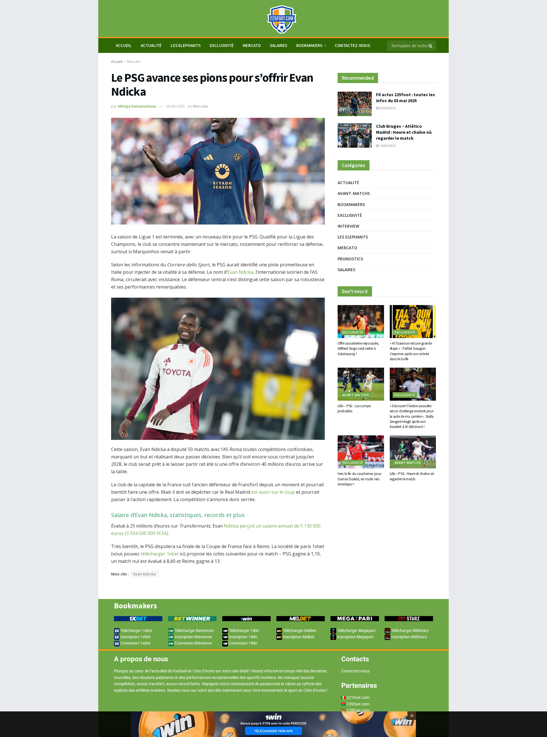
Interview (348, 226)
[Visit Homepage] (273, 19)
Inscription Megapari (354, 637)
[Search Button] (431, 45)
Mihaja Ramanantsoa (137, 106)
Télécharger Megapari (355, 630)
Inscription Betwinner (193, 637)
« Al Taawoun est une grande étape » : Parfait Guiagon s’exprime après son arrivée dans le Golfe (411, 351)
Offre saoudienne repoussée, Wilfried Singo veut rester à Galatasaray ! (358, 348)
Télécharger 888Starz (409, 630)
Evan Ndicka (240, 272)
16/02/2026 (387, 145)
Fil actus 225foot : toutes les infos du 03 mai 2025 (405, 97)
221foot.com (358, 697)
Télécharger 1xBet (136, 630)
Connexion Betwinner (193, 643)
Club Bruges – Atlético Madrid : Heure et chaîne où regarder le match (404, 132)
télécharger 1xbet (160, 554)
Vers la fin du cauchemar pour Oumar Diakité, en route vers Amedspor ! (359, 478)
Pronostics (350, 259)
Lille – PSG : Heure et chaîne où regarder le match (412, 476)
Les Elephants (186, 45)
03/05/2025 (387, 108)
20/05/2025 (175, 106)
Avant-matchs (354, 193)
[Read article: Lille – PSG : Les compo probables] (361, 384)
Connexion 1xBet (135, 643)
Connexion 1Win (242, 643)
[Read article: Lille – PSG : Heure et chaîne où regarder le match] (413, 451)
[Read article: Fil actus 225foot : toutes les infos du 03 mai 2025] (355, 104)
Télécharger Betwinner (194, 630)
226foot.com (358, 704)
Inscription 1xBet (135, 637)
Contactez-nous (352, 45)
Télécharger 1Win (243, 630)
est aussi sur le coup (272, 492)
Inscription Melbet (298, 637)
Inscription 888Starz (408, 637)
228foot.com (358, 710)
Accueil (117, 61)
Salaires (278, 45)
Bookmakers (309, 45)
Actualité (151, 45)
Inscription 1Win (242, 637)
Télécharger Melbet (299, 630)
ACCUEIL (124, 45)
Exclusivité (222, 45)
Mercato (252, 45)
